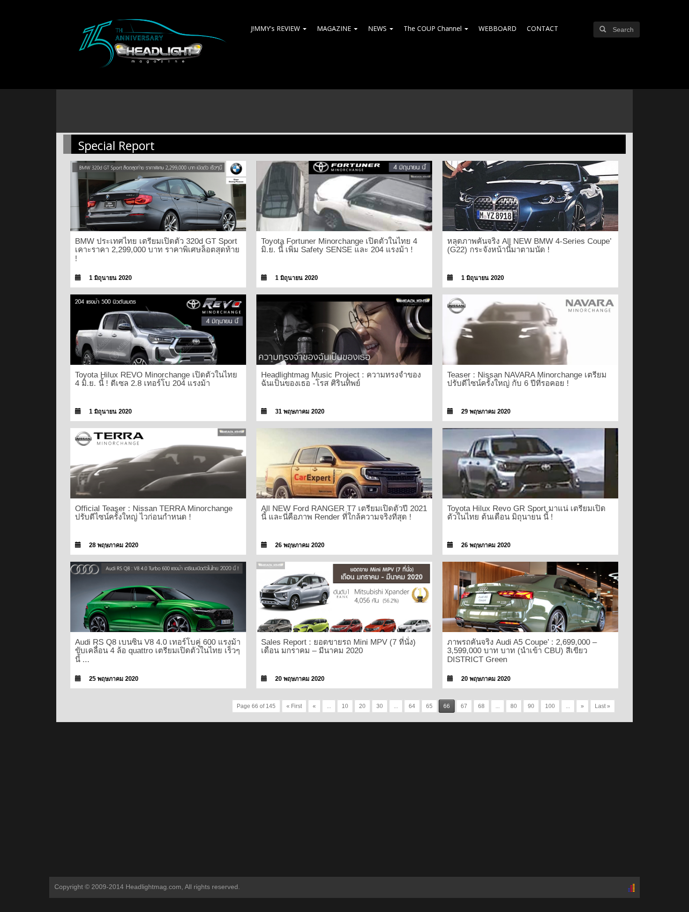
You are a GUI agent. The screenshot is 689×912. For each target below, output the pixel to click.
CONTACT (542, 28)
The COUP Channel (434, 28)
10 (345, 706)
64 (412, 706)
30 (379, 706)
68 (481, 706)
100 (550, 706)
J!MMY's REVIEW (276, 28)
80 (513, 706)
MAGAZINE (335, 28)
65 (429, 706)
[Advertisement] (344, 801)
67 (464, 706)
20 (362, 706)
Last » (602, 706)
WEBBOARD (498, 28)
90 (531, 706)
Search (623, 29)
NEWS (378, 28)
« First (294, 706)
